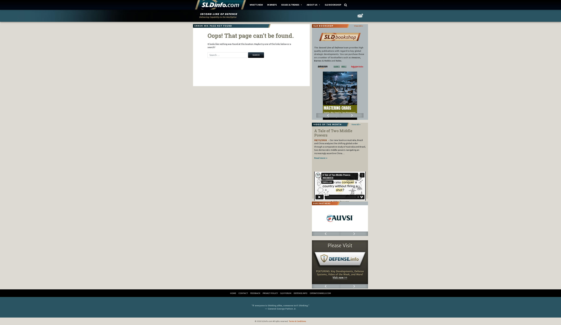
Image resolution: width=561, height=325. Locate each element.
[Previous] (328, 115)
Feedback (255, 293)
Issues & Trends (290, 5)
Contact (243, 293)
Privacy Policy (270, 293)
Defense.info (300, 293)
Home (233, 293)
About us (312, 5)
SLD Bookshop (333, 5)
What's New (256, 5)
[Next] (351, 115)
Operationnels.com (320, 293)
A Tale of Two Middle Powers (333, 133)
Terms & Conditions (297, 321)
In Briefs (272, 5)
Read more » (320, 158)
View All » (358, 26)
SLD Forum (285, 293)
